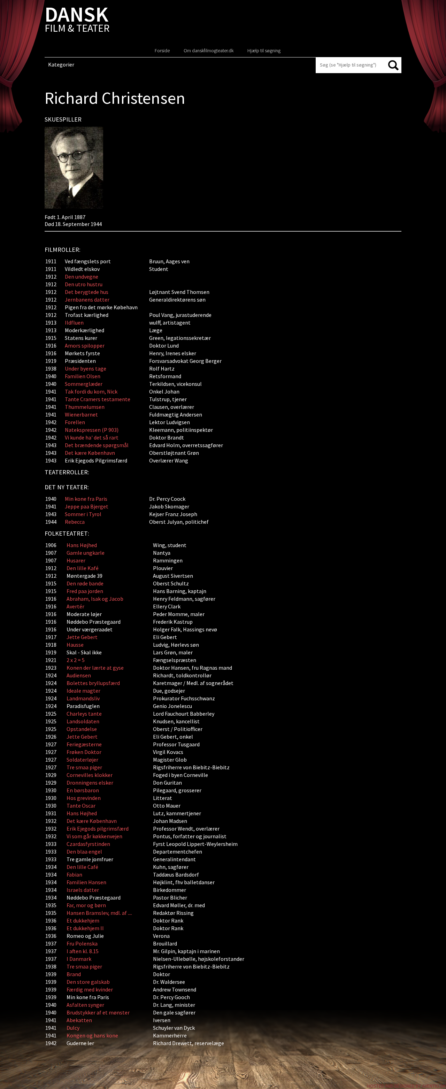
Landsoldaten (83, 721)
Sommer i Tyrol (83, 514)
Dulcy (73, 1027)
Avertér (75, 606)
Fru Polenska (82, 943)
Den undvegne (81, 276)
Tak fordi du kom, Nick (91, 391)
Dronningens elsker (90, 782)
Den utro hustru (83, 284)
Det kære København (90, 452)
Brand (74, 974)
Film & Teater (77, 20)
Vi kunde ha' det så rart (91, 437)
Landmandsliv (83, 698)
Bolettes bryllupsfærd (93, 682)
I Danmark (79, 958)
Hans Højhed (82, 545)
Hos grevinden (84, 797)
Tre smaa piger (84, 767)
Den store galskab (88, 981)
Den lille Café (82, 866)
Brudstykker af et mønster (98, 1012)
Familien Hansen (86, 882)
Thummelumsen (85, 406)
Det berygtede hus (86, 291)
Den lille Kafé (83, 568)
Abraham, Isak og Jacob (95, 598)
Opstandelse (82, 728)
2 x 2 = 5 (76, 659)
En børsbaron (83, 790)
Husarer (76, 560)
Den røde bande (85, 583)
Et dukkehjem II (85, 928)
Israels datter (83, 889)
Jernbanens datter (87, 299)
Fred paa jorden (85, 591)
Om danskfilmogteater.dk (208, 50)
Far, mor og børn (86, 905)
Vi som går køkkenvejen (94, 836)
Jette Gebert (82, 636)
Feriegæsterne (84, 744)
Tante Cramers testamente (97, 399)
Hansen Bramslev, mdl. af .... (99, 912)
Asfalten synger (85, 1004)
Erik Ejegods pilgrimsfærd (98, 828)
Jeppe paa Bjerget (86, 506)
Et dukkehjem (83, 920)
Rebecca (75, 521)
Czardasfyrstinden (88, 843)
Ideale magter (83, 690)
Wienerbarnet (81, 414)
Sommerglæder (83, 383)
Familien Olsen (82, 376)
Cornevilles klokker (90, 774)
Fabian (74, 874)
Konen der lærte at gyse (95, 667)
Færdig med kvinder (90, 989)
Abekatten (79, 1020)
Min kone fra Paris (86, 498)
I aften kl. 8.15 (83, 951)
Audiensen (79, 675)
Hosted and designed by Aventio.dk (406, 1086)
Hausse (75, 644)
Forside (162, 50)
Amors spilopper (85, 345)
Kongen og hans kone (92, 1035)
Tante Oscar (81, 805)
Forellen (75, 422)
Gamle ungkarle (86, 552)
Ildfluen (74, 322)
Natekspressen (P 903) (91, 429)
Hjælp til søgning (263, 50)
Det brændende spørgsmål (97, 445)
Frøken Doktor (84, 751)
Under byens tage (85, 368)
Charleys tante (84, 713)
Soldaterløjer (82, 759)
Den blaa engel (84, 851)
